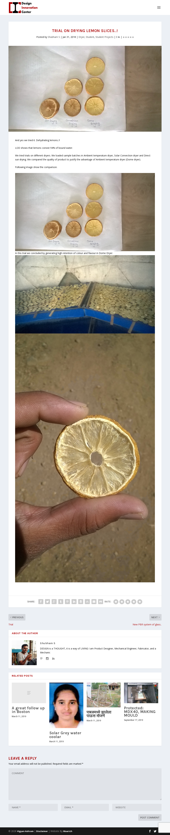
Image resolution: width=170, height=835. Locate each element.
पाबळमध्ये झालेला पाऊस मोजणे (99, 714)
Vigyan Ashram (25, 831)
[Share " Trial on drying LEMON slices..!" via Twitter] (47, 601)
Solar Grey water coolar (65, 735)
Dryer (82, 37)
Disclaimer (42, 831)
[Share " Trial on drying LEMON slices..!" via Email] (94, 601)
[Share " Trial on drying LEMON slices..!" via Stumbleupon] (87, 601)
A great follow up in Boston (28, 710)
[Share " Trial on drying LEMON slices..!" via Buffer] (80, 601)
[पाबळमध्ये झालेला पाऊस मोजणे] (104, 695)
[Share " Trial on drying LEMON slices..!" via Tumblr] (60, 601)
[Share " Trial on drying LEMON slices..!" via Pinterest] (67, 601)
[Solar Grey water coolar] (66, 705)
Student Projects (104, 37)
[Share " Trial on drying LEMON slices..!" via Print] (100, 601)
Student (90, 37)
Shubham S (54, 37)
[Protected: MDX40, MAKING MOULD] (141, 693)
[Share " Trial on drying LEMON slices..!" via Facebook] (41, 601)
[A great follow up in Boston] (29, 693)
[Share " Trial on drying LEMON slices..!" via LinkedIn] (74, 601)
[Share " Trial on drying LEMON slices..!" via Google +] (54, 601)
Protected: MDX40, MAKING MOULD (140, 712)
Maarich (67, 831)
